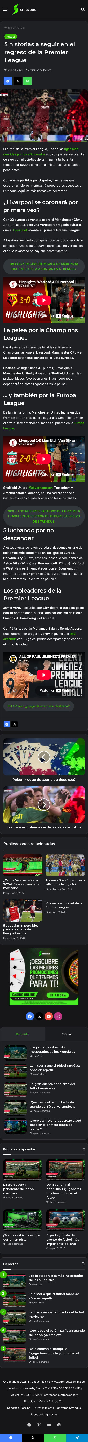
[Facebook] (7, 724)
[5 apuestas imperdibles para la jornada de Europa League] (22, 910)
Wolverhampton (41, 488)
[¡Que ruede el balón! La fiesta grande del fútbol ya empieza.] (15, 1108)
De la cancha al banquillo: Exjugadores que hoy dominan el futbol (54, 1353)
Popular (66, 1034)
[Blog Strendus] (23, 9)
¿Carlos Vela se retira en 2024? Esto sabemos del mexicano (21, 884)
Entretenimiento (43, 1408)
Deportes (13, 1408)
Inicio (10, 27)
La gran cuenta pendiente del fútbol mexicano (19, 1189)
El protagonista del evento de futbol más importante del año (62, 1239)
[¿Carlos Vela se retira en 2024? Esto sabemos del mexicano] (22, 865)
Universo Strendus (69, 1408)
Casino (26, 1408)
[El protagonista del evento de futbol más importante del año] (65, 1220)
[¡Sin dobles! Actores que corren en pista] (22, 1220)
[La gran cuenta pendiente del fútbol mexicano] (15, 1089)
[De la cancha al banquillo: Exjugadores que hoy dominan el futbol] (65, 1170)
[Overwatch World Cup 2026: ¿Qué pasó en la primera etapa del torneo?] (15, 1126)
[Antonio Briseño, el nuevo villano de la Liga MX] (65, 865)
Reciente (22, 1034)
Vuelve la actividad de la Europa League (64, 905)
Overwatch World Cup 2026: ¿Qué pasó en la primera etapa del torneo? (55, 1125)
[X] (14, 724)
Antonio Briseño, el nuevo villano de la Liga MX (65, 882)
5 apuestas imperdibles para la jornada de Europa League (20, 929)
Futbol (20, 27)
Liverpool (20, 230)
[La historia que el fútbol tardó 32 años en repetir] (15, 1071)
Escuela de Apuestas (44, 1414)
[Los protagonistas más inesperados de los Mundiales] (15, 1053)
